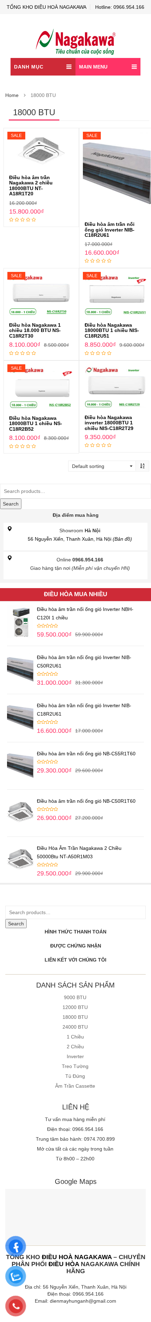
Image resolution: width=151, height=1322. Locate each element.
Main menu (93, 67)
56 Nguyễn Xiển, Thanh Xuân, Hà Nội (80, 539)
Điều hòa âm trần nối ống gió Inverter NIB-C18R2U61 (109, 229)
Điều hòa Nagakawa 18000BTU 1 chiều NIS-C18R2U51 (112, 330)
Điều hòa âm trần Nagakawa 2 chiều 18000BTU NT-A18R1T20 (31, 185)
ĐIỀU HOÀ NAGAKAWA (77, 1257)
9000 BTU (75, 997)
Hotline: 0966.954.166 (119, 7)
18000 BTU (75, 1017)
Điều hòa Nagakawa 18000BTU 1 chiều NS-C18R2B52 (35, 423)
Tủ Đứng (75, 1076)
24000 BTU (75, 1027)
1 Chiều (75, 1037)
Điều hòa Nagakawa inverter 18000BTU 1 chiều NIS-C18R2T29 (109, 423)
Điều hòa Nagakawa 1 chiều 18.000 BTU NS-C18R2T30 (35, 330)
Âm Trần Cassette (75, 1086)
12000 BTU (75, 1007)
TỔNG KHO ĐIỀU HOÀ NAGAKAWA (46, 7)
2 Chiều (75, 1046)
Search (11, 504)
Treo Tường (75, 1066)
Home (12, 95)
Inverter (75, 1056)
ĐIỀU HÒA (63, 1264)
